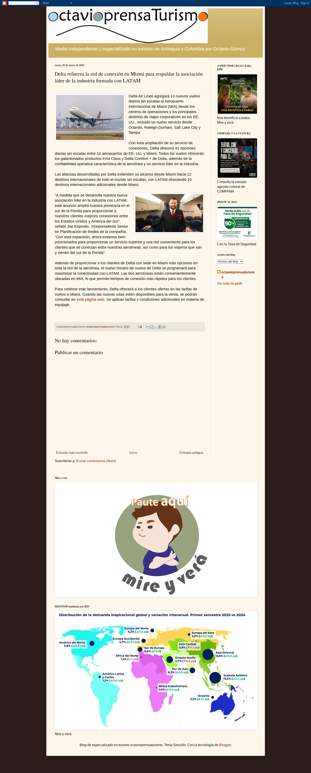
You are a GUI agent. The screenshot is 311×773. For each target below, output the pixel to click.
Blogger (225, 745)
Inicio (133, 452)
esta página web (90, 299)
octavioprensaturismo (238, 274)
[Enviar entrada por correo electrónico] (140, 326)
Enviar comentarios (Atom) (96, 461)
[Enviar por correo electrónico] (148, 327)
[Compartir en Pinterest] (164, 327)
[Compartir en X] (156, 327)
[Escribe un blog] (152, 327)
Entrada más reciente (72, 452)
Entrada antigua (191, 452)
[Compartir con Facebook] (160, 327)
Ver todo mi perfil (229, 283)
